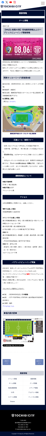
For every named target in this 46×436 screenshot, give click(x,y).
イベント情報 (12, 379)
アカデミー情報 (33, 392)
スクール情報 (12, 397)
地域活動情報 (12, 388)
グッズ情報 (33, 383)
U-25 (12, 392)
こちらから (12, 101)
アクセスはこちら (8, 306)
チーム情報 (12, 383)
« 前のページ (6, 362)
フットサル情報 (33, 397)
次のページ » (39, 362)
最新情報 (33, 379)
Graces (12, 401)
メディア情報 (33, 388)
